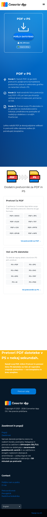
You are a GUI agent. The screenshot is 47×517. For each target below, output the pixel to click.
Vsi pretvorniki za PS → (31, 290)
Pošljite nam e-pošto (11, 482)
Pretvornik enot (8, 491)
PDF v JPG (33, 216)
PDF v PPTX (32, 227)
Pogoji (4, 432)
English (6, 506)
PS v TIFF (32, 276)
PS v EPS (14, 276)
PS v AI (14, 282)
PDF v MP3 (32, 233)
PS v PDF (14, 264)
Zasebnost (6, 435)
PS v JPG (32, 264)
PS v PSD (32, 282)
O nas (4, 485)
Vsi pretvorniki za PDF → (31, 241)
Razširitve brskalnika (10, 496)
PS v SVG (32, 270)
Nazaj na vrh (36, 513)
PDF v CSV (14, 227)
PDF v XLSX (14, 221)
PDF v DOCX (14, 216)
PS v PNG (14, 270)
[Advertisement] (23, 322)
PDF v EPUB (14, 233)
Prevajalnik (6, 493)
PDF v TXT (32, 221)
